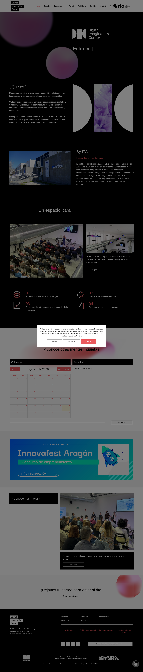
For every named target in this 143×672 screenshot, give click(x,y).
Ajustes (78, 336)
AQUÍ (94, 331)
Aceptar (88, 341)
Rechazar (71, 341)
